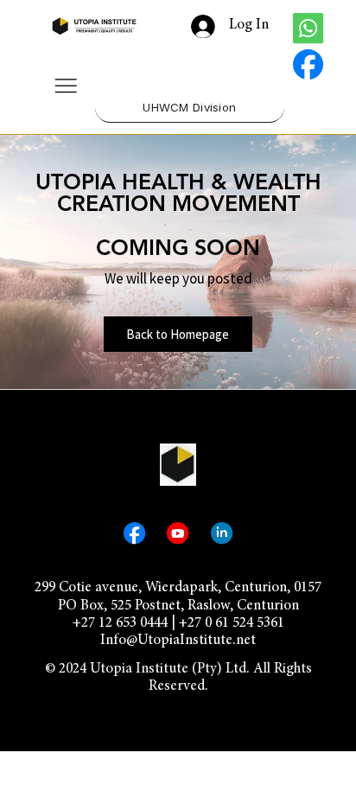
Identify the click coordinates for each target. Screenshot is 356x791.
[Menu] (66, 86)
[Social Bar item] (308, 28)
